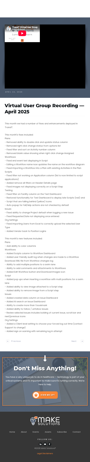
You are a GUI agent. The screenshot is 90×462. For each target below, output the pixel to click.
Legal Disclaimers (45, 453)
